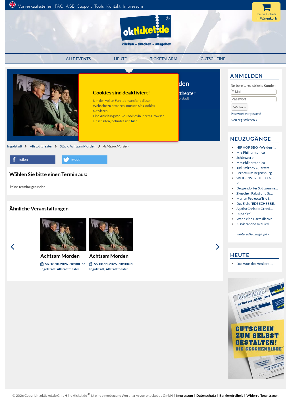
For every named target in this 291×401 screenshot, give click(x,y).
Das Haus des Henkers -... (254, 263)
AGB (70, 6)
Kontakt (113, 6)
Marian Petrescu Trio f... (253, 198)
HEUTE (120, 58)
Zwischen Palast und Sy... (254, 193)
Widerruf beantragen (262, 395)
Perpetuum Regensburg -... (256, 173)
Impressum (133, 6)
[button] (32, 159)
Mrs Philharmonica (250, 152)
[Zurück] (12, 246)
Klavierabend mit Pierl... (254, 224)
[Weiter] (218, 246)
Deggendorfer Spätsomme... (257, 188)
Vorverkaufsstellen (35, 6)
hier (134, 121)
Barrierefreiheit (231, 395)
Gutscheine (213, 58)
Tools (99, 6)
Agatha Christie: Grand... (254, 208)
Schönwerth (245, 157)
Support (84, 6)
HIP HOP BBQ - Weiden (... (256, 147)
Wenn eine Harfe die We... (255, 219)
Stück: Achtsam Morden (77, 146)
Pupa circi (243, 214)
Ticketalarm (163, 58)
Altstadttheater (41, 146)
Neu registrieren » (244, 120)
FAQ (59, 6)
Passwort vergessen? (246, 113)
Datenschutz (206, 395)
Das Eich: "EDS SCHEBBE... (256, 203)
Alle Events (78, 58)
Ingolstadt (14, 146)
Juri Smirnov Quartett (252, 168)
